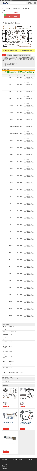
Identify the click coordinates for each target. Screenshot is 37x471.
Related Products (27, 55)
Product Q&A (21, 55)
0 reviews (7, 19)
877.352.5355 (3, 0)
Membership (29, 464)
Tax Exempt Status (4, 463)
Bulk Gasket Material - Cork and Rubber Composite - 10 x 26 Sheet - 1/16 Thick (9, 445)
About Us (3, 465)
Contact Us (7, 0)
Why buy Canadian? (4, 464)
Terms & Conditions (4, 468)
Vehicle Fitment (9, 55)
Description (4, 55)
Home (2, 5)
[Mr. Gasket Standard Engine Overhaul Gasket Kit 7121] (17, 36)
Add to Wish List (17, 19)
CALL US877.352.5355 (18, 23)
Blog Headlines (21, 463)
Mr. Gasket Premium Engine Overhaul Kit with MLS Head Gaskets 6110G (9, 401)
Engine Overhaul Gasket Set (8, 422)
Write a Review (11, 19)
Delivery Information (4, 466)
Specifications (15, 55)
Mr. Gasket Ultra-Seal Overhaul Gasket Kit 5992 (26, 401)
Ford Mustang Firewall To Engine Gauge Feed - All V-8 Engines (25, 423)
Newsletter (29, 463)
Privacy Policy (3, 467)
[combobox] (18, 381)
